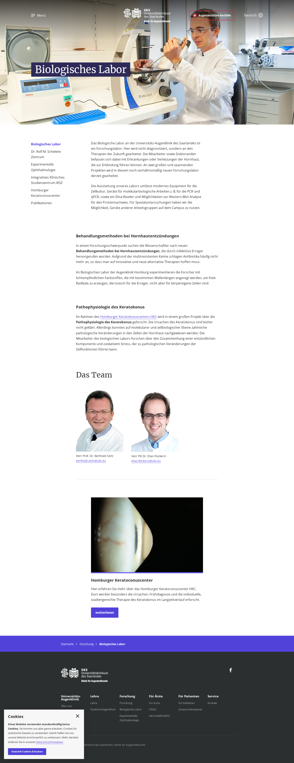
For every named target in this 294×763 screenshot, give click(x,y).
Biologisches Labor (46, 144)
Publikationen (41, 203)
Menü (41, 15)
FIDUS (152, 709)
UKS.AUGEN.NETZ (159, 716)
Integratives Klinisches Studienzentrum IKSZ (48, 180)
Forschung (87, 644)
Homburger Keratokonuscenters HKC (128, 316)
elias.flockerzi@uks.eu (146, 461)
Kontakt (212, 703)
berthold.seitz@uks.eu (91, 461)
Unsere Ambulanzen (190, 709)
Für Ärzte (154, 703)
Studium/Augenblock (103, 709)
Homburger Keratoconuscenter (45, 193)
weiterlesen (104, 612)
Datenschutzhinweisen (49, 742)
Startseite (67, 644)
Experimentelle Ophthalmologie (43, 167)
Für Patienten (186, 703)
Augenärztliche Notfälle (214, 15)
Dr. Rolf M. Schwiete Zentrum (46, 154)
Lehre (93, 703)
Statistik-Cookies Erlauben (27, 751)
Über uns (66, 706)
